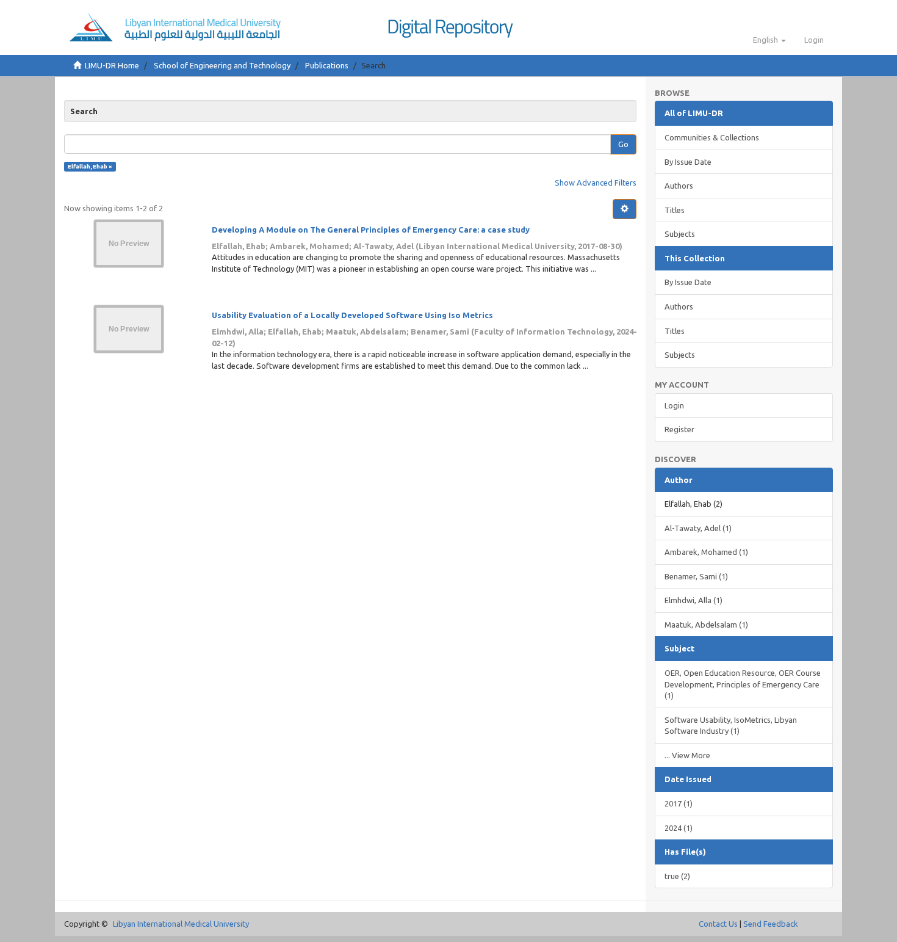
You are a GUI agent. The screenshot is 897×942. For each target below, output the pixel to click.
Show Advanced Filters (595, 182)
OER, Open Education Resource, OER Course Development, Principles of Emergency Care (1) (743, 684)
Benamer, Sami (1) (696, 576)
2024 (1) (679, 828)
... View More (687, 755)
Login (674, 405)
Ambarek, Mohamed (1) (706, 552)
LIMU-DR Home (112, 65)
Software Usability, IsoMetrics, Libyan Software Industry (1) (731, 726)
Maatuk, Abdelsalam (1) (706, 624)
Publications (326, 65)
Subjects (680, 234)
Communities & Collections (712, 137)
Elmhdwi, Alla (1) (693, 600)
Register (679, 429)
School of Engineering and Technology (222, 65)
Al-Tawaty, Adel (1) (698, 528)
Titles (675, 210)
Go (623, 144)
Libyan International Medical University (181, 923)
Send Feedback (770, 923)
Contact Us (718, 923)
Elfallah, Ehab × (90, 166)
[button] (769, 39)
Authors (679, 185)
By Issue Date (688, 162)
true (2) (677, 876)
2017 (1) (679, 803)
